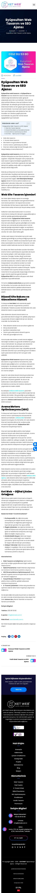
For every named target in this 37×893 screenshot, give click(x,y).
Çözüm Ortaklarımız (18, 756)
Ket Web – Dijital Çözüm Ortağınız (15, 134)
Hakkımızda (18, 753)
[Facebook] (9, 636)
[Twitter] (12, 636)
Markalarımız (18, 765)
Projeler (18, 762)
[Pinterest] (15, 636)
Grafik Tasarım (18, 800)
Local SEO (22, 31)
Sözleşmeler (18, 759)
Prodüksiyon (18, 797)
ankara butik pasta (18, 878)
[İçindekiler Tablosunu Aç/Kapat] (27, 123)
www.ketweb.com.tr (16, 619)
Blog (18, 768)
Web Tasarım (18, 782)
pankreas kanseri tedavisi (18, 869)
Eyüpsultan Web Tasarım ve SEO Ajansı (15, 126)
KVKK (22, 882)
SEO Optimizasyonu (18, 794)
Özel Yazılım (18, 785)
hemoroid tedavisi (18, 874)
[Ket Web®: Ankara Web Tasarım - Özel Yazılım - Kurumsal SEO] (11, 4)
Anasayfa (12, 31)
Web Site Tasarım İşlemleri (13, 128)
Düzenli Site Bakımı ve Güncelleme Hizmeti (17, 130)
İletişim (18, 771)
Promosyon (18, 804)
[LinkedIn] (19, 636)
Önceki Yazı (6, 645)
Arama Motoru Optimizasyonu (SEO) (16, 132)
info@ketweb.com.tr (15, 615)
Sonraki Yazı (30, 656)
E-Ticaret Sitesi (18, 788)
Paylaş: (3, 636)
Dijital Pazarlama (18, 791)
